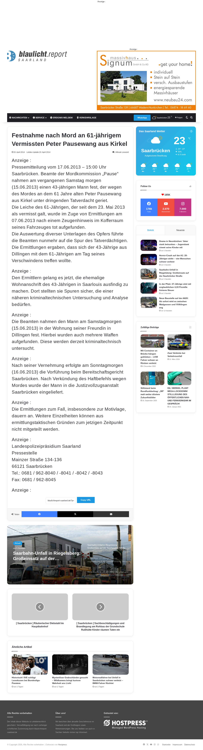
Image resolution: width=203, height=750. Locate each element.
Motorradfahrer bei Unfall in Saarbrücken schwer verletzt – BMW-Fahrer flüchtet (108, 680)
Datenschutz (189, 744)
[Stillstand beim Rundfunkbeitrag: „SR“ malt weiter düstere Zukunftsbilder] (152, 378)
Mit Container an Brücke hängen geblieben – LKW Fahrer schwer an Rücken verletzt (149, 356)
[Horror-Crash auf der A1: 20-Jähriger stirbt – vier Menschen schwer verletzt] (149, 259)
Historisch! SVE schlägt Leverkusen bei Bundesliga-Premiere (26, 680)
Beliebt (150, 230)
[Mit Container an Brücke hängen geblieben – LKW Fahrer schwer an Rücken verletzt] (152, 341)
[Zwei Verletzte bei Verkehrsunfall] (179, 342)
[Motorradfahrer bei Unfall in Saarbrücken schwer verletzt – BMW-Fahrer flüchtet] (111, 664)
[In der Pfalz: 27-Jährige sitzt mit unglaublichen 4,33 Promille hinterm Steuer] (149, 288)
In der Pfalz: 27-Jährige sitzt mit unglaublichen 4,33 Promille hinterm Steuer (175, 287)
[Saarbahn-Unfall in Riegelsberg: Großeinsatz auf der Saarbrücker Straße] (149, 273)
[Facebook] (39, 514)
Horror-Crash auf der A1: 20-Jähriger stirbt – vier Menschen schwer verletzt (175, 258)
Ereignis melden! (62, 117)
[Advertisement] (101, 24)
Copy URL (86, 500)
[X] (75, 514)
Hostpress (62, 744)
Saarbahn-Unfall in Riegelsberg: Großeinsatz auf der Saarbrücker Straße (174, 273)
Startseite (166, 744)
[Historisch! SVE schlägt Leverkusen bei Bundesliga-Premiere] (30, 664)
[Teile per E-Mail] (111, 514)
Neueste (180, 230)
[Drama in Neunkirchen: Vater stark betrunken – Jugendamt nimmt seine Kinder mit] (149, 245)
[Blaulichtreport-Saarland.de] (37, 56)
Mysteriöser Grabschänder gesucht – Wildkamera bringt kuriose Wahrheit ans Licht (70, 680)
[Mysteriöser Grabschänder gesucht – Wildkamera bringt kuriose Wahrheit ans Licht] (70, 664)
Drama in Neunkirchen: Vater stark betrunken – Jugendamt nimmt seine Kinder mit (174, 244)
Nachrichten (19, 117)
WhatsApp (142, 118)
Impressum (177, 744)
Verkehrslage (87, 117)
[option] (70, 554)
